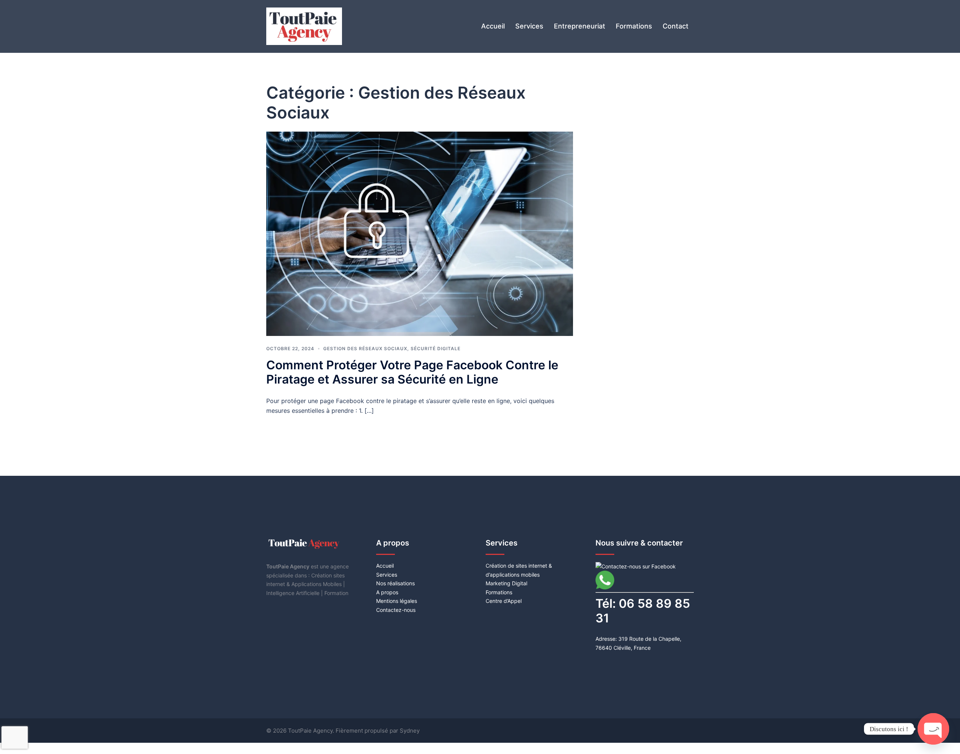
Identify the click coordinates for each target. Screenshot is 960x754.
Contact (675, 26)
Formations (634, 26)
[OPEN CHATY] (933, 723)
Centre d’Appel (504, 601)
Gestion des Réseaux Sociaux (365, 348)
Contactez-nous (396, 610)
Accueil (493, 26)
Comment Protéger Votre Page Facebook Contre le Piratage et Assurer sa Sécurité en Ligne (412, 372)
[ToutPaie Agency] (304, 25)
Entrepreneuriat (579, 26)
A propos (387, 592)
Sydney (410, 730)
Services (529, 26)
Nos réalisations (395, 583)
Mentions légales (396, 601)
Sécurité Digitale (435, 348)
